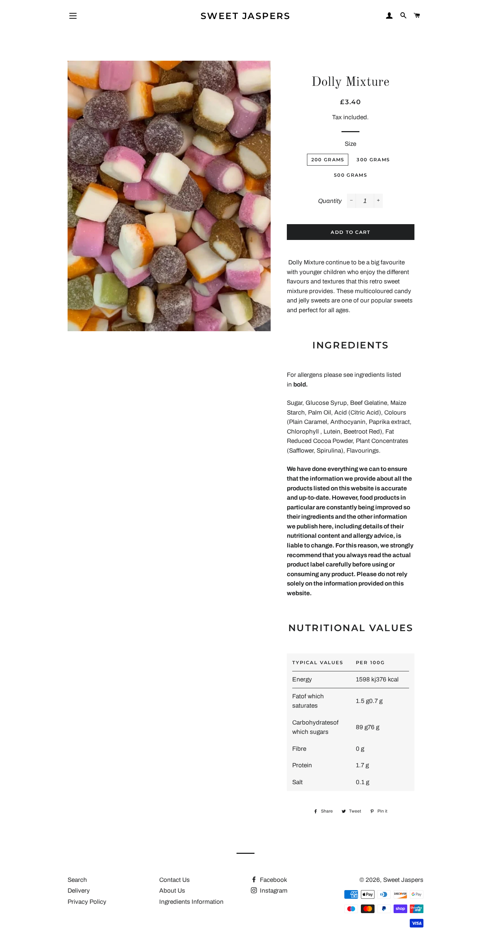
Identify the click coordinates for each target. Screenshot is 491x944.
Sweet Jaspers (246, 15)
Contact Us (174, 879)
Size (350, 143)
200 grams (327, 159)
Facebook (272, 879)
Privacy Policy (87, 901)
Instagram (273, 890)
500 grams (350, 175)
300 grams (373, 159)
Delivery (79, 890)
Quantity (330, 201)
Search (77, 879)
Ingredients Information (191, 901)
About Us (172, 890)
